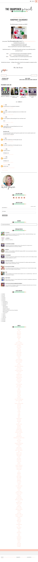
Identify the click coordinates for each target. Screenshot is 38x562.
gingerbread (19, 418)
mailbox (19, 442)
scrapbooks (19, 496)
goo (19, 422)
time (19, 525)
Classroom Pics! (5, 307)
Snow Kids (7, 249)
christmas (19, 364)
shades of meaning (19, 499)
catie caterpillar (19, 360)
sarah (4, 110)
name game (19, 455)
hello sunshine (19, 430)
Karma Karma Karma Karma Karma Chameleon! (10, 310)
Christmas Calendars (9, 260)
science (19, 495)
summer (19, 517)
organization (19, 468)
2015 (3, 297)
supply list (19, 520)
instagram (19, 435)
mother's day (19, 452)
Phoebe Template (13, 557)
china (19, 363)
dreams (19, 393)
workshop (19, 545)
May (4, 315)
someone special (19, 509)
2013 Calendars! (8, 255)
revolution (19, 487)
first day (19, 407)
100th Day (19, 329)
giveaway (19, 419)
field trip (19, 406)
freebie (19, 411)
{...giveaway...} (7, 238)
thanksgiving (19, 524)
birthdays (19, 345)
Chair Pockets (7, 277)
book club (19, 349)
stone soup (19, 513)
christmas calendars (18, 17)
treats (19, 531)
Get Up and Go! (5, 306)
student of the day (19, 514)
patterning (19, 469)
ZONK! (6, 272)
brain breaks (19, 352)
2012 (3, 318)
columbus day (19, 374)
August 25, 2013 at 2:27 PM (8, 154)
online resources (19, 465)
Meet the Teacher (5, 311)
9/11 (19, 330)
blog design (19, 347)
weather (19, 539)
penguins (19, 473)
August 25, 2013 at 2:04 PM (8, 146)
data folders (19, 386)
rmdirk (4, 156)
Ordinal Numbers (19, 466)
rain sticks (19, 481)
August (4, 305)
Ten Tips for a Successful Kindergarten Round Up (13, 283)
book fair (19, 351)
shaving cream (19, 502)
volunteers (19, 538)
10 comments (4, 75)
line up (19, 439)
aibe (4, 143)
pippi (4, 104)
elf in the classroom (19, 399)
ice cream (19, 433)
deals (19, 388)
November (4, 302)
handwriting (19, 429)
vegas (19, 534)
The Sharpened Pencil (7, 557)
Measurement (19, 448)
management (19, 444)
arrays (19, 341)
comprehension (19, 377)
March (4, 317)
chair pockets (19, 362)
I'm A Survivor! (5, 312)
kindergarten (19, 436)
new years (19, 458)
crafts (19, 382)
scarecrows (19, 491)
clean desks (19, 371)
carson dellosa (19, 359)
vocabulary (19, 536)
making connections (19, 443)
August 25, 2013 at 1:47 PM (8, 114)
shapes (19, 501)
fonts (19, 410)
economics (19, 397)
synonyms (19, 521)
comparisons (19, 375)
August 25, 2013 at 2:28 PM (8, 162)
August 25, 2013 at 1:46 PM (8, 107)
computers (19, 378)
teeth (19, 523)
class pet (19, 367)
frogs (19, 413)
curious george (19, 384)
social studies (19, 508)
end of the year (19, 400)
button (19, 356)
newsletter (19, 459)
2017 (3, 295)
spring (19, 512)
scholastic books (19, 492)
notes (19, 462)
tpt (24, 17)
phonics (19, 475)
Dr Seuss (19, 392)
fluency (19, 408)
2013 (3, 300)
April (4, 316)
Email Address (5, 207)
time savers (19, 527)
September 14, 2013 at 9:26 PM (8, 167)
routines (19, 488)
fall (19, 402)
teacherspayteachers (29, 41)
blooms (19, 348)
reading (19, 483)
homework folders (19, 432)
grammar (19, 425)
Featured (19, 404)
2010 (3, 321)
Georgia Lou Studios (23, 557)
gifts (19, 417)
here (9, 53)
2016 (3, 296)
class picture (19, 369)
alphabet (19, 334)
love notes (19, 440)
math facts (19, 447)
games (19, 415)
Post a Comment (5, 170)
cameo (19, 358)
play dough (19, 477)
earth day (19, 395)
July (3, 313)
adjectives (19, 333)
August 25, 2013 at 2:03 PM (8, 141)
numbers (19, 463)
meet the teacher (19, 450)
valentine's (19, 532)
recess (19, 484)
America (19, 336)
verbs (19, 535)
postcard (19, 479)
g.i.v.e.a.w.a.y (7, 232)
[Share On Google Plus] (34, 75)
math (19, 446)
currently (19, 385)
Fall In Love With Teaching (9, 266)
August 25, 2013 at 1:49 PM (8, 129)
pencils (19, 472)
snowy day (19, 506)
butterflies (19, 355)
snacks (19, 505)
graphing (19, 426)
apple (19, 338)
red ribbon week (19, 486)
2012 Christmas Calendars (9, 243)
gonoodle (19, 421)
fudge (19, 414)
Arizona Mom (5, 164)
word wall (19, 543)
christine (4, 124)
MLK (19, 451)
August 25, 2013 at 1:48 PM (8, 122)
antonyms (19, 337)
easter (19, 396)
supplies (19, 519)
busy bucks (19, 353)
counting (19, 381)
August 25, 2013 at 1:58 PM (8, 135)
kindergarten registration (19, 437)
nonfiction (19, 461)
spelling (19, 510)
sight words (19, 503)
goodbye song (19, 424)
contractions (19, 380)
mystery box (19, 454)
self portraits (19, 498)
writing (19, 546)
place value (19, 476)
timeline (19, 528)
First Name (4, 211)
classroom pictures (19, 370)
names (19, 457)
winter (19, 542)
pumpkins (19, 480)
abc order (19, 331)
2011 (3, 320)
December (4, 301)
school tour (19, 494)
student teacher (19, 516)
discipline (19, 391)
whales (19, 541)
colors (19, 373)
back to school (19, 342)
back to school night (19, 344)
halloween (19, 428)
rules (19, 490)
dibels (19, 389)
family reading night (19, 403)
